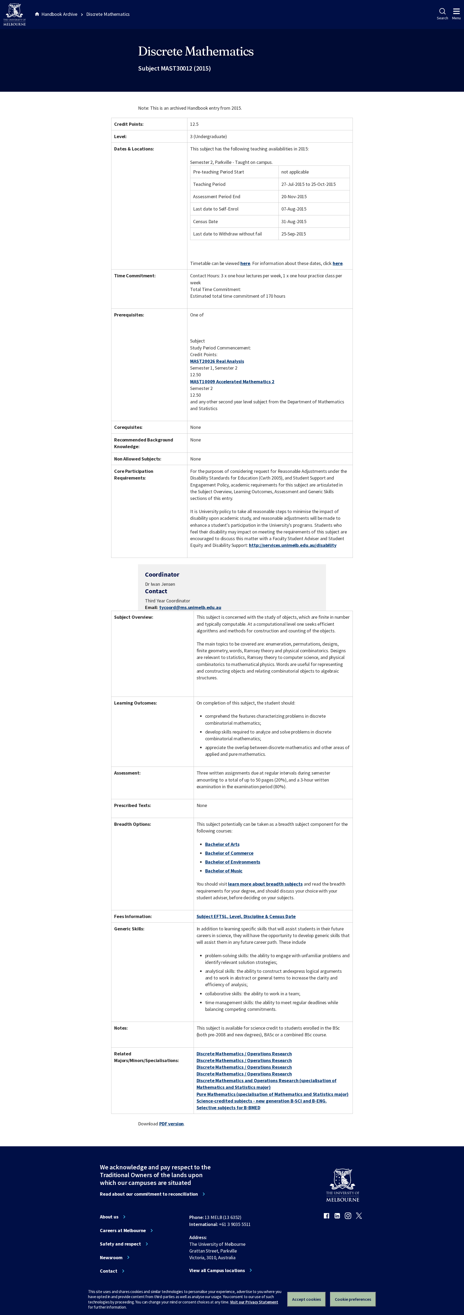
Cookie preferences (353, 1299)
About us (109, 1217)
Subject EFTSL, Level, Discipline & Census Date (246, 916)
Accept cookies (306, 1299)
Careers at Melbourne (123, 1230)
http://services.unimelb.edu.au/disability (292, 545)
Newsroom (111, 1258)
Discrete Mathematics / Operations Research (244, 1054)
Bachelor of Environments (232, 862)
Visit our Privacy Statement (254, 1302)
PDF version (171, 1124)
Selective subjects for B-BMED (228, 1107)
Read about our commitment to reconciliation (149, 1194)
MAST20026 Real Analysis (217, 361)
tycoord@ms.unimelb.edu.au (190, 607)
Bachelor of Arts (222, 844)
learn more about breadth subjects (265, 884)
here (245, 263)
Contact (108, 1271)
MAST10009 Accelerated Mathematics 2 (232, 381)
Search (442, 18)
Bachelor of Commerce (229, 853)
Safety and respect (120, 1244)
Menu (456, 18)
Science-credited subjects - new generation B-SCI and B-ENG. (262, 1101)
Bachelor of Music (224, 871)
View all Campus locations (217, 1270)
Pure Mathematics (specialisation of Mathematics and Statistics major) (273, 1094)
